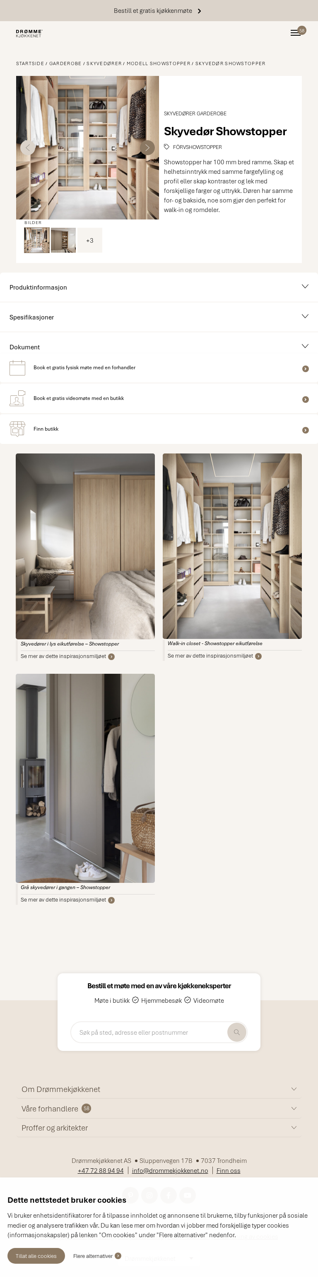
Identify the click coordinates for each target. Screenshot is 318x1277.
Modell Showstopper (158, 63)
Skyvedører (104, 63)
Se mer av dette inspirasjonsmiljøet (63, 656)
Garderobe (65, 63)
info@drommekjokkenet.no (170, 1170)
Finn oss (229, 1170)
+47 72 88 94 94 (101, 1170)
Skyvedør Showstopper (230, 63)
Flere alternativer (93, 1256)
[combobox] (159, 1032)
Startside (30, 63)
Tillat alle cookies (36, 1256)
